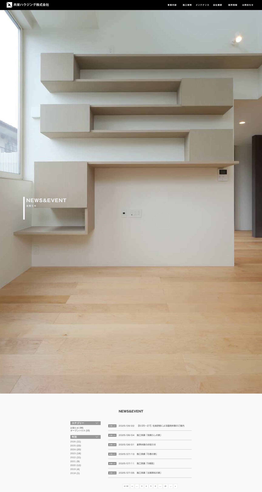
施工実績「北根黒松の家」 (149, 473)
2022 (73, 457)
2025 (73, 445)
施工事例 (187, 5)
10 (165, 486)
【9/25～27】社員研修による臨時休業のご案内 (160, 426)
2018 (73, 473)
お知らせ (74, 428)
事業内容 (172, 5)
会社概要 (217, 5)
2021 (73, 461)
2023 (73, 453)
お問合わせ (248, 5)
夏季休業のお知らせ (146, 445)
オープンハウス (77, 430)
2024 (73, 449)
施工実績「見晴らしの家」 (149, 435)
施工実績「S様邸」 (146, 463)
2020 (73, 465)
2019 (73, 469)
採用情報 (232, 5)
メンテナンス (202, 5)
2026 (73, 441)
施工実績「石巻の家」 (147, 454)
